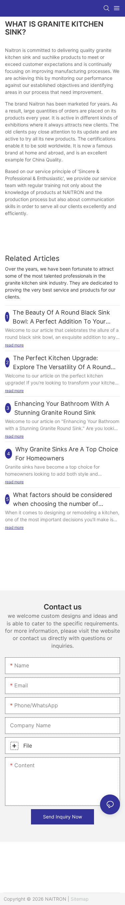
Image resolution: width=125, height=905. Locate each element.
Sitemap (80, 899)
